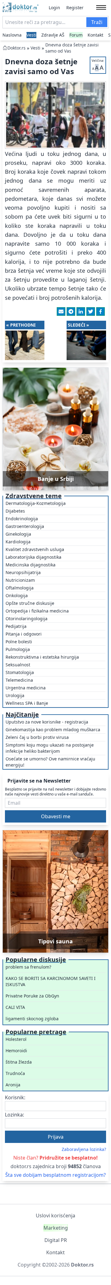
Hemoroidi (16, 1050)
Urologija (15, 695)
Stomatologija (20, 672)
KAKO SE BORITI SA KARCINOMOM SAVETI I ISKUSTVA (51, 981)
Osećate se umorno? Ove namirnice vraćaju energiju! (50, 762)
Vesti (31, 35)
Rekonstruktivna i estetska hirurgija (42, 657)
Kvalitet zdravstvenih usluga (35, 549)
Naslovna (12, 35)
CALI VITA (15, 1007)
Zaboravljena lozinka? (84, 1149)
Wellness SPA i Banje (27, 703)
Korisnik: (15, 1097)
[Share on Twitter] (90, 311)
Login (54, 7)
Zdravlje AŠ (52, 35)
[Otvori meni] (101, 7)
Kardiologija (18, 542)
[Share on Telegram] (71, 311)
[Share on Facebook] (100, 311)
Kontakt (95, 35)
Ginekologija (18, 534)
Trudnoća (15, 1073)
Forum (76, 35)
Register (75, 7)
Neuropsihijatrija (23, 572)
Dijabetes (15, 511)
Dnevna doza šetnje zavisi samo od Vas (72, 48)
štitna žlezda (19, 1062)
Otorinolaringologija (26, 618)
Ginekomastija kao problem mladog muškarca (53, 729)
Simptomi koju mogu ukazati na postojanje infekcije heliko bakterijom (50, 748)
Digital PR (55, 1240)
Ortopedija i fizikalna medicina (37, 611)
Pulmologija (18, 649)
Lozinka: (14, 1114)
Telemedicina (19, 680)
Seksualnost (18, 665)
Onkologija (17, 595)
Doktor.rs (16, 48)
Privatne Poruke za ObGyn (32, 996)
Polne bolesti (19, 641)
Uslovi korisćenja (55, 1215)
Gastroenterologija (25, 526)
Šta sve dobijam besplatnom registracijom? (55, 1175)
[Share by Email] (61, 311)
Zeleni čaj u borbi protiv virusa (37, 737)
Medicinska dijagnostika (31, 565)
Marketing (55, 1227)
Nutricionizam (20, 580)
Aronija (13, 1085)
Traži (96, 22)
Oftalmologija (20, 588)
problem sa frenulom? (28, 967)
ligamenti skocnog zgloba (32, 1018)
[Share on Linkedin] (80, 311)
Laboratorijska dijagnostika (33, 557)
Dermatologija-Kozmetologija (36, 503)
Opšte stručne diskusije (30, 603)
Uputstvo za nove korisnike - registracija (47, 722)
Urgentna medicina (26, 688)
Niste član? (55, 1157)
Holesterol (16, 1039)
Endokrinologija (22, 519)
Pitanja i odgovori (24, 634)
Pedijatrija (16, 626)
